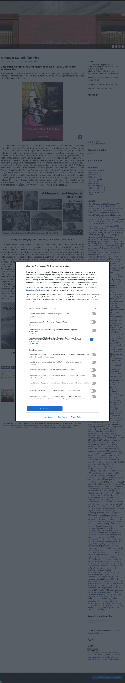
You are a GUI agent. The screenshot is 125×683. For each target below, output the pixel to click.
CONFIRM (44, 408)
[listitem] (62, 308)
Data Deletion (48, 417)
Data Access (62, 417)
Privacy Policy (76, 417)
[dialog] (62, 341)
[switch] (93, 313)
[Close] (104, 266)
